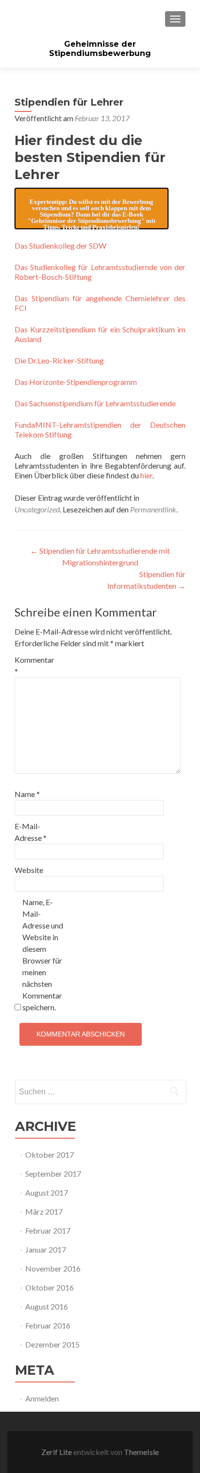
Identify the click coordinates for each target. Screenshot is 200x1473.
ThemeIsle (141, 1451)
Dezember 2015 (52, 1344)
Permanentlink (153, 509)
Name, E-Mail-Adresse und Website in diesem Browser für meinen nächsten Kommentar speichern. (42, 954)
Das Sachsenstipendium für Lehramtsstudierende (95, 403)
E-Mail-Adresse (31, 831)
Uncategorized (37, 509)
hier (146, 475)
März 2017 (44, 1211)
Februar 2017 (47, 1230)
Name (27, 794)
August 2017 (46, 1192)
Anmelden (42, 1398)
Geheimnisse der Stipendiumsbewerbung (100, 48)
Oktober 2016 (49, 1287)
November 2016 (53, 1268)
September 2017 (53, 1173)
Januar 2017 (45, 1249)
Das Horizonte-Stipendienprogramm (76, 381)
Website (29, 869)
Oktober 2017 (49, 1154)
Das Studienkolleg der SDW (60, 245)
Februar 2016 (47, 1325)
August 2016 (46, 1306)
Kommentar (34, 665)
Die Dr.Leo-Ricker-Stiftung (59, 360)
